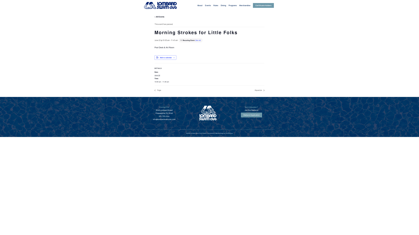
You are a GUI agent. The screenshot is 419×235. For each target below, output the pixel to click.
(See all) (198, 40)
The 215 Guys (229, 133)
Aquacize (258, 90)
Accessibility (211, 133)
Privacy (205, 133)
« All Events (159, 16)
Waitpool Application (251, 115)
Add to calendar (166, 57)
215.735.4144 (164, 116)
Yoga (159, 90)
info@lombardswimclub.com (164, 119)
